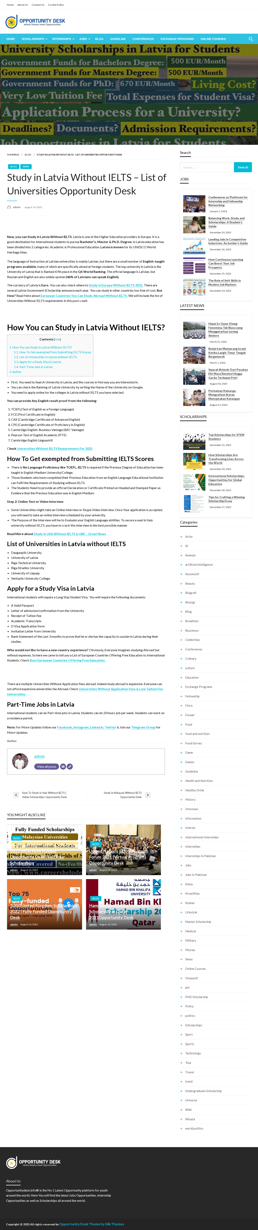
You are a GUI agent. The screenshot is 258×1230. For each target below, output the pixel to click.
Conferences (143, 39)
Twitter (110, 727)
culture (190, 668)
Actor (189, 536)
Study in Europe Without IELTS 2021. (116, 285)
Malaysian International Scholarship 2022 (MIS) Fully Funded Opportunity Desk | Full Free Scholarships (44, 853)
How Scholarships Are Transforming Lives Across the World (226, 458)
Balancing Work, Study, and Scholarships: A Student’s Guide (226, 222)
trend (188, 1081)
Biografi (190, 593)
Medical (190, 931)
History (190, 799)
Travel (189, 1072)
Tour (188, 1062)
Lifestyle (191, 912)
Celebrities (192, 640)
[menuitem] (10, 39)
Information (193, 818)
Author (15, 371)
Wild (188, 1109)
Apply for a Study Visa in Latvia (37, 362)
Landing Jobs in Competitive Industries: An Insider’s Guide (228, 241)
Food (188, 724)
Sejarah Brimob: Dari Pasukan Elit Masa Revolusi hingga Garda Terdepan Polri (228, 373)
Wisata (190, 1119)
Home (10, 4)
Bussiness (192, 630)
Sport (189, 1034)
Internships (61, 39)
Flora (188, 705)
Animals (190, 555)
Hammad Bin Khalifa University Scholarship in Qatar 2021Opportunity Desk (119, 911)
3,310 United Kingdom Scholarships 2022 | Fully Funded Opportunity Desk (43, 911)
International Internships (202, 837)
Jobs (83, 39)
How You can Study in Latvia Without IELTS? (40, 347)
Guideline (118, 39)
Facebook (64, 727)
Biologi (190, 602)
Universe (191, 1100)
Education (192, 677)
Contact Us (38, 4)
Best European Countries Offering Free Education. (67, 660)
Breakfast (192, 621)
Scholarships (33, 39)
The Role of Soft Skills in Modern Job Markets (224, 282)
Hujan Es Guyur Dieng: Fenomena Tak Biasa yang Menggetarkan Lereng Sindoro (225, 329)
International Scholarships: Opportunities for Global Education (226, 479)
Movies (190, 950)
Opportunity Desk (73, 1224)
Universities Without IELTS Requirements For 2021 (55, 448)
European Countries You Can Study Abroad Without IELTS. (84, 295)
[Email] (63, 767)
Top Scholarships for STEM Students (226, 436)
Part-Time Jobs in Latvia (33, 367)
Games (189, 762)
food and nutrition (197, 733)
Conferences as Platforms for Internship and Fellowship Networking (228, 201)
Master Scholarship (198, 921)
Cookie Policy (56, 4)
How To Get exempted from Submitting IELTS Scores (52, 352)
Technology (193, 1053)
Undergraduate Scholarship (203, 1091)
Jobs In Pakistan (196, 874)
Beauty (190, 583)
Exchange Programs (177, 39)
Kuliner (190, 903)
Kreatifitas (192, 893)
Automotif (192, 574)
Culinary (191, 658)
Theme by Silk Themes (106, 1224)
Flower (190, 715)
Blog (99, 39)
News (26, 166)
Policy (189, 1006)
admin (17, 207)
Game (189, 752)
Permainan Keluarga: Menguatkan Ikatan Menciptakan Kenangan (224, 394)
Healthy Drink (194, 790)
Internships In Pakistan (200, 856)
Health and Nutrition (199, 780)
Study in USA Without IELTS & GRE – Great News (70, 534)
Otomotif (191, 978)
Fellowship (192, 696)
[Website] (70, 767)
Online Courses (213, 39)
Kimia (189, 884)
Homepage (13, 154)
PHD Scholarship (196, 997)
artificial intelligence (199, 564)
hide (57, 339)
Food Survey (193, 743)
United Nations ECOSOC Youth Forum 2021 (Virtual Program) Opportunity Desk (118, 856)
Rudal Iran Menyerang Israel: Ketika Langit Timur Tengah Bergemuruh (227, 352)
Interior (190, 827)
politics (190, 1015)
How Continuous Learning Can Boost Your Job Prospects (225, 263)
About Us (22, 4)
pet (187, 987)
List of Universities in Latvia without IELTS (45, 357)
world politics (194, 1128)
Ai (186, 546)
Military (190, 940)
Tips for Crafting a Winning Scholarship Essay (226, 499)
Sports (189, 1044)
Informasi (191, 809)
